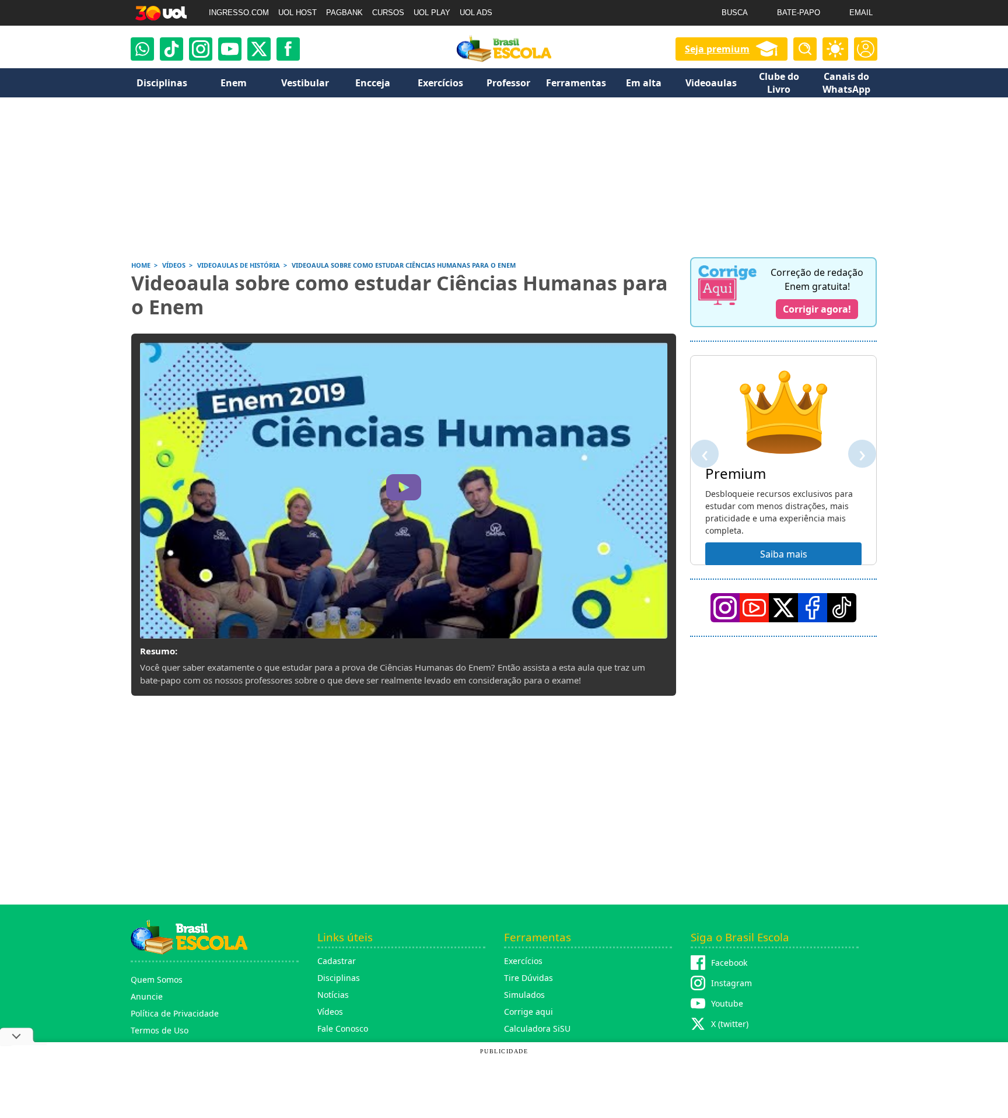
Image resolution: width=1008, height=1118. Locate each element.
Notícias (333, 994)
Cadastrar (336, 960)
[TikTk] (841, 607)
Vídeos (330, 1011)
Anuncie (147, 996)
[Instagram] (200, 49)
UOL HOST (297, 12)
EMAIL (861, 12)
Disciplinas (338, 977)
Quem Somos (157, 979)
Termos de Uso (159, 1030)
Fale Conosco (342, 1028)
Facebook (729, 962)
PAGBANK (344, 12)
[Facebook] (812, 607)
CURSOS (388, 12)
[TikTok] (171, 49)
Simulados (524, 994)
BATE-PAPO (798, 12)
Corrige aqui (528, 1011)
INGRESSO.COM (239, 12)
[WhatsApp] (142, 49)
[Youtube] (230, 49)
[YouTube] (754, 607)
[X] (259, 49)
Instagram (731, 983)
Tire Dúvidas (528, 977)
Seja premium (717, 49)
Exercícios (523, 960)
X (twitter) (729, 1023)
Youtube (727, 1003)
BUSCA (735, 12)
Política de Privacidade (175, 1013)
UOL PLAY (432, 12)
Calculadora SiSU (537, 1028)
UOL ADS (476, 12)
